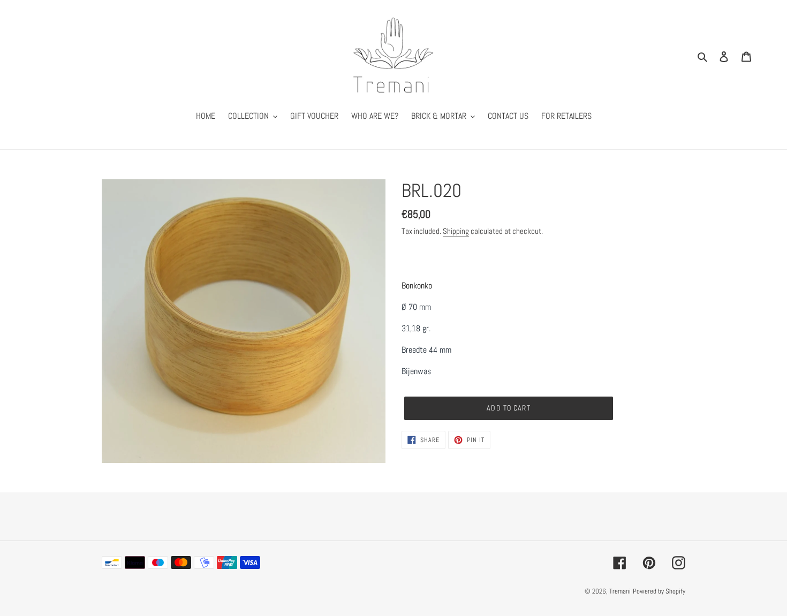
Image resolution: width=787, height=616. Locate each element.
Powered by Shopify (659, 591)
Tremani (620, 591)
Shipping (456, 231)
